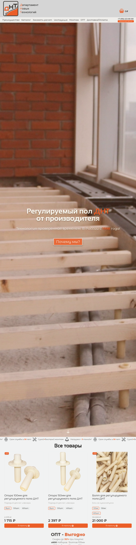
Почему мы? (68, 241)
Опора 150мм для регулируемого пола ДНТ (65, 497)
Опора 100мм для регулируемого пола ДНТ (21, 497)
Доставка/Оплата (97, 20)
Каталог (26, 20)
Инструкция (60, 20)
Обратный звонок (125, 21)
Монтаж (74, 20)
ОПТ (83, 20)
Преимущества (10, 20)
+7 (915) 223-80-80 (126, 19)
